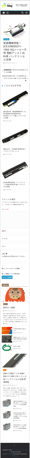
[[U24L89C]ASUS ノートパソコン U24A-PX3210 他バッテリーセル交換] (15, 161)
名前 (4, 231)
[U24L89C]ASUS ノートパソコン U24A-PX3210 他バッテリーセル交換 (14, 184)
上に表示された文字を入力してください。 (14, 256)
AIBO (5, 370)
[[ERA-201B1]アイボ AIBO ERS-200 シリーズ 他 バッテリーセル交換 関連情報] (7, 427)
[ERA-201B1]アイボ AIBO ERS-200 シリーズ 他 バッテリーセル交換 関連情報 (20, 426)
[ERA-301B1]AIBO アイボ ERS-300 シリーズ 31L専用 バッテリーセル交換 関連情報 (20, 403)
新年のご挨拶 (9, 307)
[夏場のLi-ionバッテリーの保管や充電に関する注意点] (7, 339)
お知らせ (5, 304)
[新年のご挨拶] (15, 295)
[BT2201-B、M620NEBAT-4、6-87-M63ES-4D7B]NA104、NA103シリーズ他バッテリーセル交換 (14, 114)
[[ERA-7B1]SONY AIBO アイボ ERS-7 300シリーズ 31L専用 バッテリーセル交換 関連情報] (7, 416)
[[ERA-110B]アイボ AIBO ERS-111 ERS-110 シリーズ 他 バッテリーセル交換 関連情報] (15, 361)
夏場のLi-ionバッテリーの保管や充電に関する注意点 (20, 338)
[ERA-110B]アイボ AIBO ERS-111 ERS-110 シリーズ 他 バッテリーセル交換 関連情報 (15, 377)
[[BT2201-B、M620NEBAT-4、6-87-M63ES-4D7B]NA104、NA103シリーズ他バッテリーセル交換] (15, 90)
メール (4, 239)
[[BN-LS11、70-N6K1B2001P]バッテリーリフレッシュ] (15, 128)
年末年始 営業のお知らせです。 (19, 329)
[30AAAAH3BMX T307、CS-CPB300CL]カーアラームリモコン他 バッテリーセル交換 (14, 78)
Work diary (6, 39)
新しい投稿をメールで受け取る (11, 274)
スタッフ (15, 63)
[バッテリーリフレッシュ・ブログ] (4, 13)
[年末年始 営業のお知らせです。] (7, 331)
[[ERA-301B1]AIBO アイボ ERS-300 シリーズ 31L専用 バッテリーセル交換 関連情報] (7, 404)
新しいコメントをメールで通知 (11, 268)
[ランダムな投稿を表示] (26, 13)
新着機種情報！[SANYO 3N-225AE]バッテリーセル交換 (16, 71)
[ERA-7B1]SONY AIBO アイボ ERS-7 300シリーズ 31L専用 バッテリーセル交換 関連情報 (20, 415)
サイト (4, 246)
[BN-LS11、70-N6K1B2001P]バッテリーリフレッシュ (14, 150)
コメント (5, 209)
